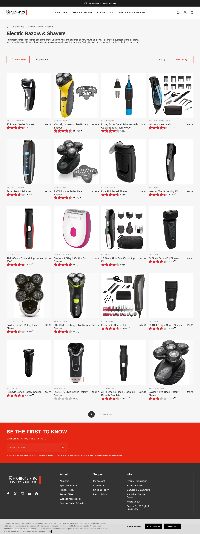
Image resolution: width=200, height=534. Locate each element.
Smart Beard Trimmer (19, 191)
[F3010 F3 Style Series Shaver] (171, 295)
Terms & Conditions (54, 455)
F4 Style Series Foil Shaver (164, 258)
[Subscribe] (62, 447)
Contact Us (98, 485)
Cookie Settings (134, 526)
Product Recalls (134, 485)
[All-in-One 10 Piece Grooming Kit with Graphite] (123, 362)
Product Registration (137, 481)
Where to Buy (133, 501)
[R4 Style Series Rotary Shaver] (29, 362)
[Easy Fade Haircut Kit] (123, 295)
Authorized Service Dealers (136, 496)
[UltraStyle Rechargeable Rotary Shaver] (76, 295)
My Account (99, 481)
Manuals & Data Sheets (138, 490)
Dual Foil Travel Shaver (114, 191)
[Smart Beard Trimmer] (29, 161)
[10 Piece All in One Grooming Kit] (123, 228)
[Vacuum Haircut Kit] (171, 95)
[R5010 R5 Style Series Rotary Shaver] (76, 362)
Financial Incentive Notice (72, 455)
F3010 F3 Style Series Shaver (165, 325)
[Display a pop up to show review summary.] (34, 128)
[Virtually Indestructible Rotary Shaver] (76, 95)
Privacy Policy (41, 455)
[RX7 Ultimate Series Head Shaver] (76, 161)
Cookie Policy (45, 531)
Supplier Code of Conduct (73, 503)
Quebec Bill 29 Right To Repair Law (138, 507)
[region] (100, 526)
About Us (64, 481)
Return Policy (100, 494)
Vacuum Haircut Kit (160, 124)
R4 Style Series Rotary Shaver (24, 391)
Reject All (172, 526)
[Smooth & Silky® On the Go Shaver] (76, 228)
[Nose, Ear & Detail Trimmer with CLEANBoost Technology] (123, 95)
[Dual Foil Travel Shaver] (123, 161)
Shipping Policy (101, 490)
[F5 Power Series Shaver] (29, 95)
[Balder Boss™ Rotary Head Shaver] (29, 295)
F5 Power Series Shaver (20, 124)
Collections (18, 27)
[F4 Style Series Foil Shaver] (171, 228)
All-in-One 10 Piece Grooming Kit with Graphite (118, 393)
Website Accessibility (70, 499)
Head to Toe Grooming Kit (163, 191)
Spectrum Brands (68, 485)
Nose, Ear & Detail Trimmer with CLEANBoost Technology (119, 126)
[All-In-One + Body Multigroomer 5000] (29, 228)
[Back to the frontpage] (8, 26)
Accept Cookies (153, 526)
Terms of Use (66, 494)
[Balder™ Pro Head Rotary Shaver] (171, 362)
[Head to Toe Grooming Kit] (171, 161)
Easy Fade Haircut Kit (113, 325)
